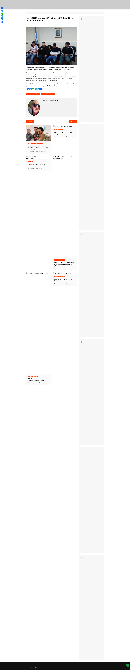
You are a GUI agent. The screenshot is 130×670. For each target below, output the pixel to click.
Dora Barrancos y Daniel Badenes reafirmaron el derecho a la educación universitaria (38, 147)
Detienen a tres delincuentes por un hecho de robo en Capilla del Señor (37, 165)
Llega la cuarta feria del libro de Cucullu (63, 280)
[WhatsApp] (1, 13)
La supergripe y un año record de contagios (63, 133)
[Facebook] (1, 8)
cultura (30, 143)
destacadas (48, 24)
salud (62, 129)
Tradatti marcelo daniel (32, 24)
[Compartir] (1, 22)
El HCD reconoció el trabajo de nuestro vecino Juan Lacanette (36, 379)
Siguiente (72, 121)
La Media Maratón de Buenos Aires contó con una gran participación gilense (64, 264)
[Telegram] (1, 16)
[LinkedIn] (1, 19)
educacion (41, 143)
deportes (56, 259)
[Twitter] (1, 11)
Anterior (31, 121)
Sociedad (52, 24)
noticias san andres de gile (48, 93)
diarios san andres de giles (33, 93)
